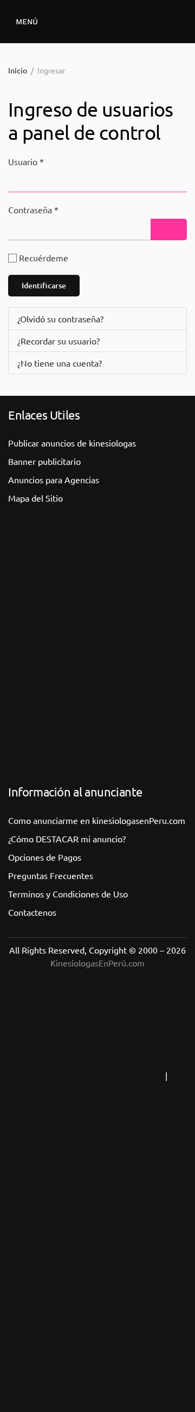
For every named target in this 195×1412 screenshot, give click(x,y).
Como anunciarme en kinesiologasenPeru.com (96, 820)
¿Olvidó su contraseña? (60, 318)
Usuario (26, 161)
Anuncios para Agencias (53, 479)
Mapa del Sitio (35, 497)
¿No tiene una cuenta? (59, 362)
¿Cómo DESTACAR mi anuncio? (67, 838)
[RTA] (95, 1075)
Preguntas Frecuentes (50, 875)
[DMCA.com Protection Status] (97, 1291)
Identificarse (44, 285)
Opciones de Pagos (44, 857)
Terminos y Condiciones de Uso (68, 893)
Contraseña (33, 209)
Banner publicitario (44, 461)
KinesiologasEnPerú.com (97, 962)
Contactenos (32, 912)
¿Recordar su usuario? (58, 340)
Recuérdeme (43, 257)
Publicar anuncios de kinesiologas (72, 442)
